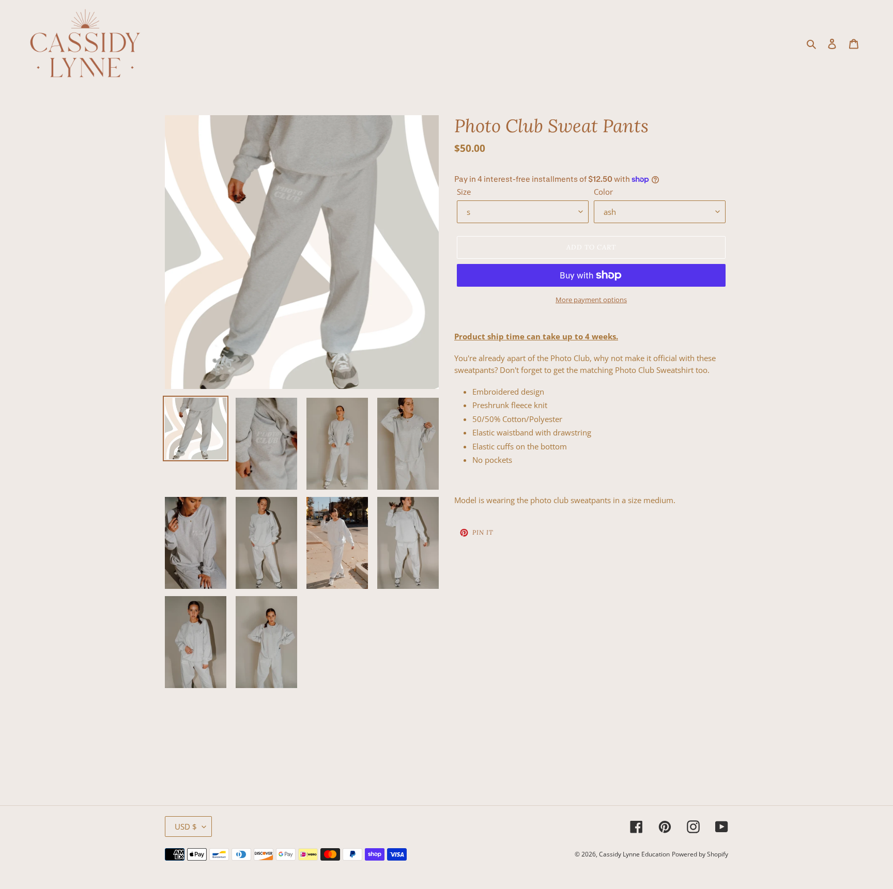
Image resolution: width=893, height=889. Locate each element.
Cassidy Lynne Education (634, 854)
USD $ (186, 826)
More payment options (591, 299)
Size (464, 191)
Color (603, 191)
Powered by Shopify (700, 854)
